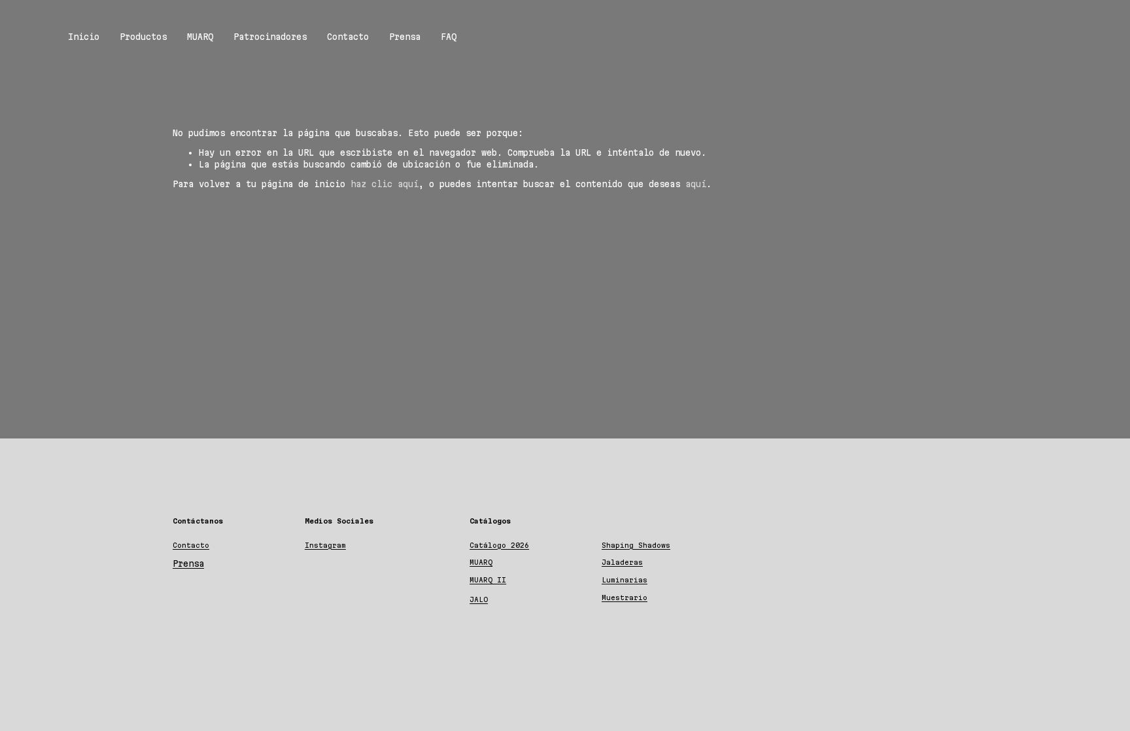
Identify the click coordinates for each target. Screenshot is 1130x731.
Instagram (325, 545)
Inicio (83, 36)
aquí (695, 183)
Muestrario (624, 597)
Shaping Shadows (636, 545)
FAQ (448, 36)
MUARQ (200, 36)
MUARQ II (488, 580)
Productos (143, 36)
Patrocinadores (270, 36)
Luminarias (624, 580)
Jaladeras (622, 562)
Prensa (404, 36)
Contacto (348, 36)
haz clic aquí (385, 183)
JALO (479, 599)
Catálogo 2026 (499, 545)
